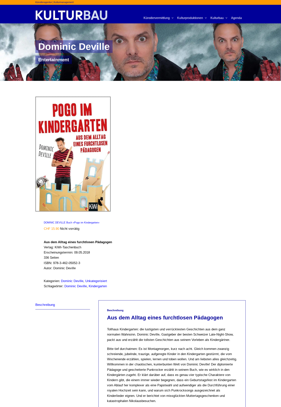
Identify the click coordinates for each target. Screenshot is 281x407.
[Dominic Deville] (140, 52)
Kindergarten (98, 286)
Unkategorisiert (96, 281)
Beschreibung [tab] (45, 305)
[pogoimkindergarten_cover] (85, 154)
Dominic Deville (72, 281)
